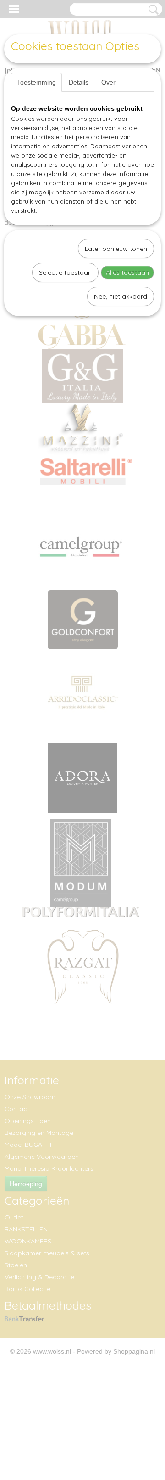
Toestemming (36, 82)
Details (78, 82)
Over (108, 82)
